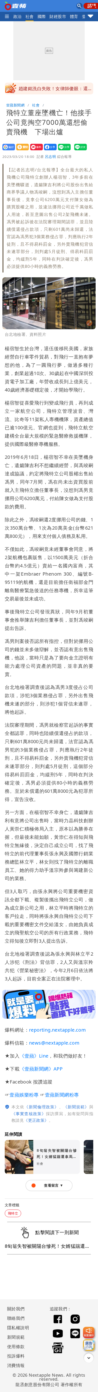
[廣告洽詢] (88, 1345)
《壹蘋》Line (34, 1056)
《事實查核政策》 (28, 1113)
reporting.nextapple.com (57, 1030)
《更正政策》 (36, 1120)
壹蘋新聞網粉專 (62, 1095)
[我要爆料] (88, 1332)
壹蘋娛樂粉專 (24, 1095)
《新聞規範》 (76, 1106)
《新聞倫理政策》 (41, 1106)
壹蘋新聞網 (15, 105)
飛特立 (13, 1213)
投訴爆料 (16, 1356)
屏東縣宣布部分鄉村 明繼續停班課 (55, 88)
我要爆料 (35, 150)
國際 (42, 16)
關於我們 (16, 1309)
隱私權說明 (16, 1327)
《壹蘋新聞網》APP (41, 1069)
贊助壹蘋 (21, 150)
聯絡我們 (16, 1318)
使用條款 (16, 1346)
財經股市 (57, 16)
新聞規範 (16, 1337)
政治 (17, 16)
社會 (29, 16)
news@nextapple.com (54, 1043)
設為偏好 (7, 150)
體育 (74, 16)
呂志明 (50, 156)
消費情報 (16, 1365)
